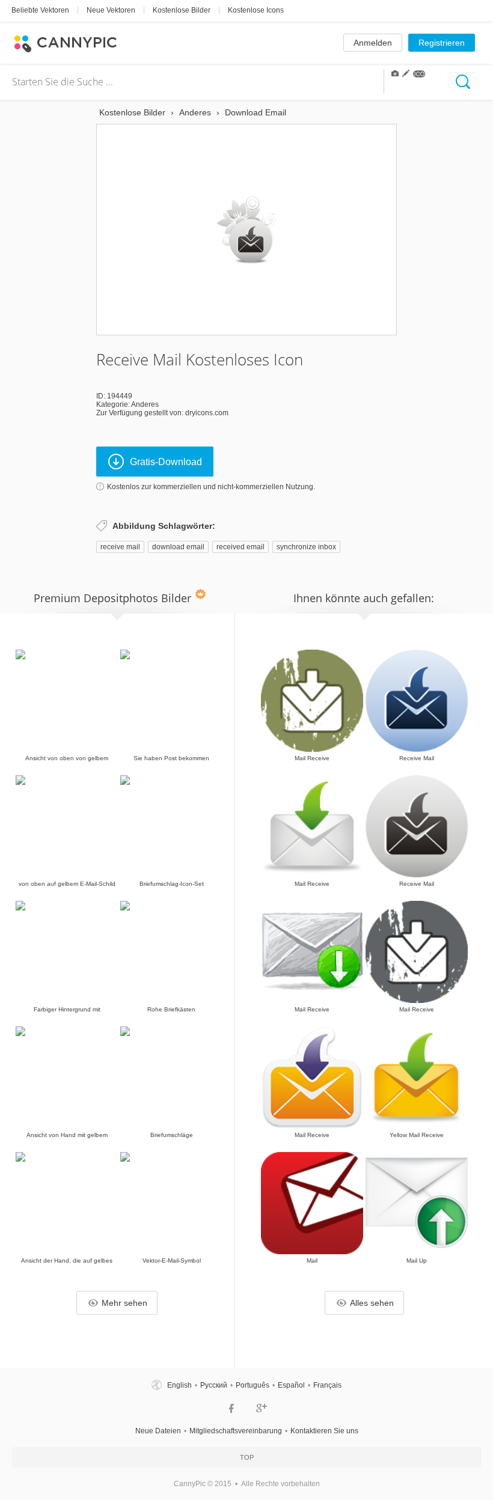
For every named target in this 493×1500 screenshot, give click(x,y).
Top (247, 1457)
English (179, 1385)
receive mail (120, 547)
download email (178, 547)
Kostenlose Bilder (181, 10)
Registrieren (441, 42)
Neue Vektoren (111, 10)
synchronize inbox (306, 547)
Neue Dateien (158, 1431)
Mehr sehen (124, 1303)
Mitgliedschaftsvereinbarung (235, 1431)
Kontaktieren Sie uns (324, 1431)
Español (291, 1385)
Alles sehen (372, 1303)
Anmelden (373, 42)
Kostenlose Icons (256, 10)
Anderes (145, 404)
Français (327, 1385)
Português (252, 1385)
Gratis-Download (166, 462)
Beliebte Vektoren (40, 10)
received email (240, 547)
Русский (213, 1385)
